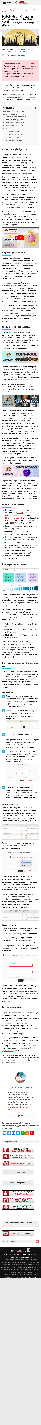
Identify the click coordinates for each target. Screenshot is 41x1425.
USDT (12, 520)
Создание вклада (16, 134)
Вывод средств (15, 137)
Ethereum (9, 518)
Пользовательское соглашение (20, 1257)
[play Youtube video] (20, 237)
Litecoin (17, 518)
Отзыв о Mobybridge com (15, 111)
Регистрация (14, 131)
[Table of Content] (35, 108)
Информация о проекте (14, 114)
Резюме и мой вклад (13, 140)
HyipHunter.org (8, 1050)
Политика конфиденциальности (25, 1254)
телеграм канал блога (15, 1107)
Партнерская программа (15, 123)
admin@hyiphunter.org (29, 1277)
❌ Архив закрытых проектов (15, 55)
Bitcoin (20, 512)
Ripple (17, 523)
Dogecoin (17, 515)
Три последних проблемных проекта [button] (19, 1224)
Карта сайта (8, 1254)
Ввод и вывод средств (14, 120)
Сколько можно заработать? (16, 117)
